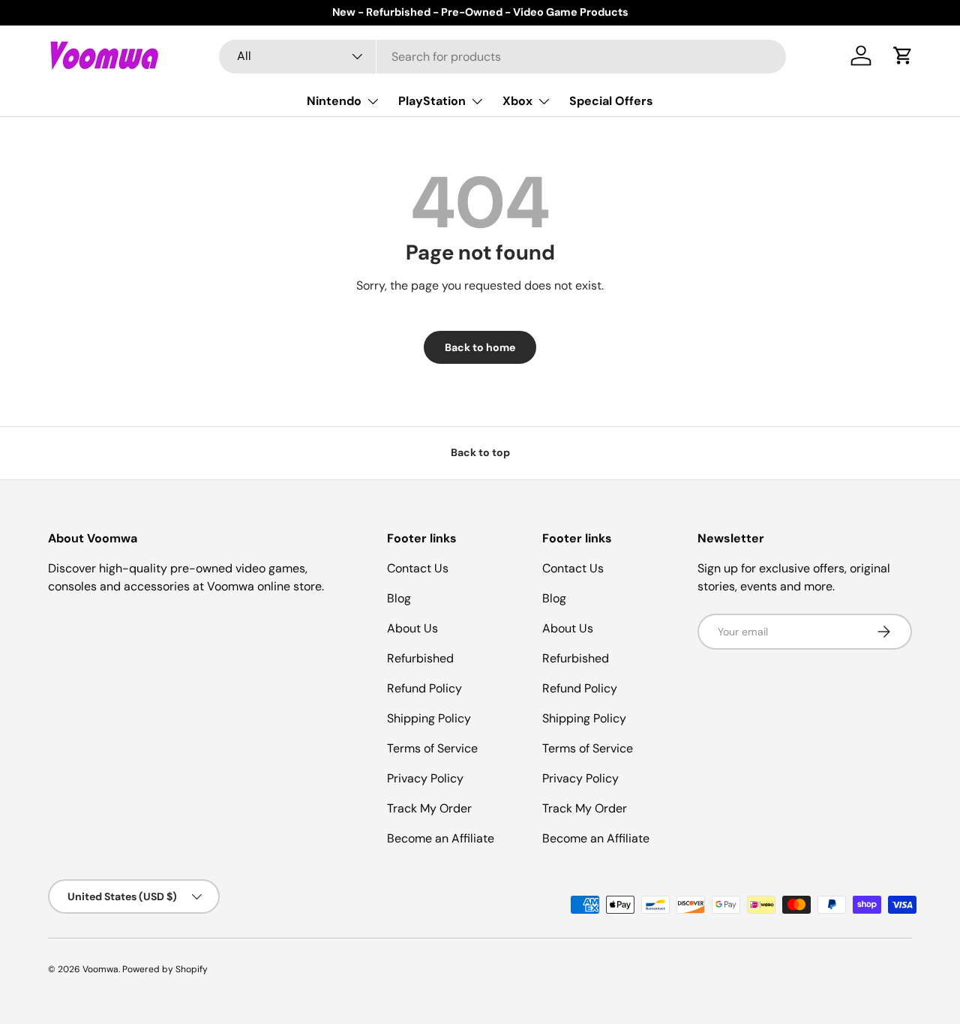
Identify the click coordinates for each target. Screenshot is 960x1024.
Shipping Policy (429, 718)
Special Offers (611, 101)
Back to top (480, 452)
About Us (412, 628)
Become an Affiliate (440, 838)
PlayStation (432, 101)
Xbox (517, 101)
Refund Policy (424, 688)
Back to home (480, 347)
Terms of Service (432, 748)
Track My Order (429, 808)
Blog (399, 598)
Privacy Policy (425, 778)
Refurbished (420, 658)
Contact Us (417, 568)
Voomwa (100, 969)
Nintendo (334, 101)
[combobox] (503, 56)
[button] (903, 55)
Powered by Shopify (165, 969)
